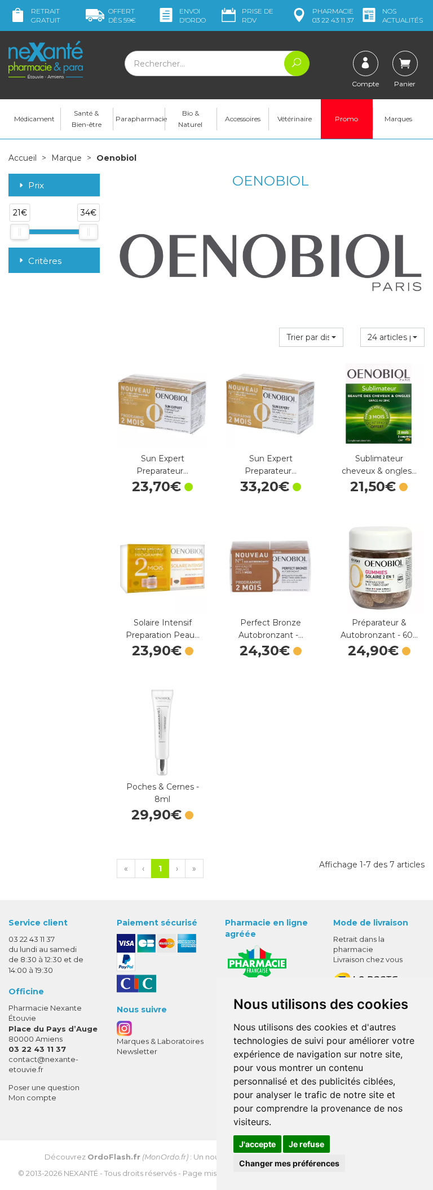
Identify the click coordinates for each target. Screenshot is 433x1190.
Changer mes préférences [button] (289, 1163)
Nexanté (81, 1173)
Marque (66, 158)
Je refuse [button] (306, 1144)
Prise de (257, 15)
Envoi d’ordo (192, 15)
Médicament (34, 118)
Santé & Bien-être (86, 119)
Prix (36, 186)
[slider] (19, 232)
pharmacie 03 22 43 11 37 (333, 15)
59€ (122, 15)
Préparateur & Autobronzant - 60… (379, 629)
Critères (44, 260)
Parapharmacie (140, 118)
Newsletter (137, 1051)
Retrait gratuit (45, 15)
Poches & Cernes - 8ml (162, 793)
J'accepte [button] (257, 1144)
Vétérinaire (294, 118)
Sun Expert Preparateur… (162, 464)
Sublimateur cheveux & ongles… (379, 464)
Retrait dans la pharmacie (359, 944)
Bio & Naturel (190, 119)
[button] (311, 337)
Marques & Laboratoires (160, 1041)
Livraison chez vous (368, 959)
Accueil (22, 158)
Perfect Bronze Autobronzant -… (270, 629)
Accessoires (242, 118)
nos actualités (402, 15)
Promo (346, 118)
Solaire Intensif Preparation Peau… (163, 629)
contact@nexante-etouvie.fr (43, 1064)
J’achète (162, 438)
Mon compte (32, 1097)
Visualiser (379, 438)
